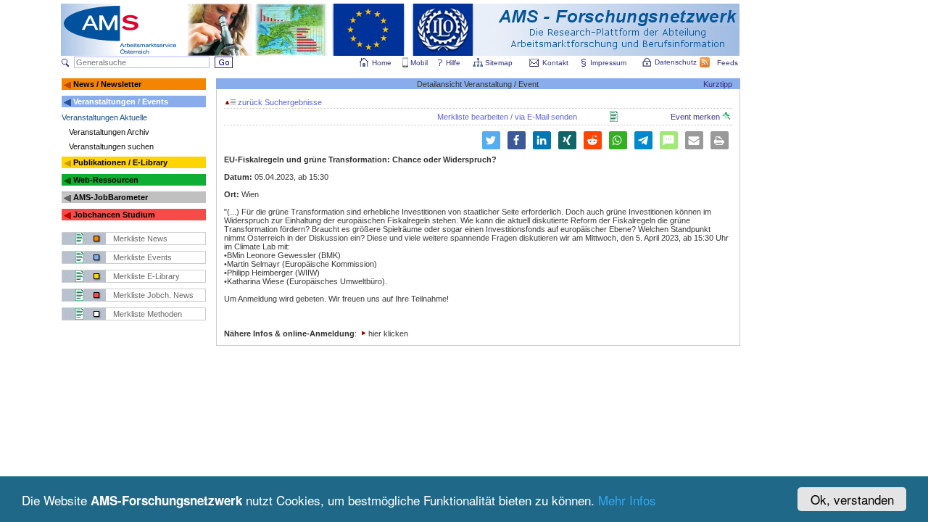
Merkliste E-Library (146, 276)
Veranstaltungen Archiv (109, 132)
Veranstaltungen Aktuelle (104, 117)
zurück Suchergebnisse (279, 102)
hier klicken (388, 333)
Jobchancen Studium (114, 214)
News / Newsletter (107, 84)
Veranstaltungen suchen (111, 146)
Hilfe (453, 63)
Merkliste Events (142, 257)
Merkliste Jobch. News (153, 295)
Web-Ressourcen (105, 179)
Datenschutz (676, 62)
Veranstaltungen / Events (120, 101)
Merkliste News (140, 238)
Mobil (419, 63)
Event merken (696, 116)
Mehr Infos (627, 500)
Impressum (608, 63)
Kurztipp (717, 84)
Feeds (727, 63)
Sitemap (499, 63)
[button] (491, 140)
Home (382, 63)
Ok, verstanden (852, 499)
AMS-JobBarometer (110, 197)
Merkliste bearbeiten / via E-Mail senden (507, 116)
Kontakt (555, 63)
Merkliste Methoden (147, 314)
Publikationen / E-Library (120, 162)
